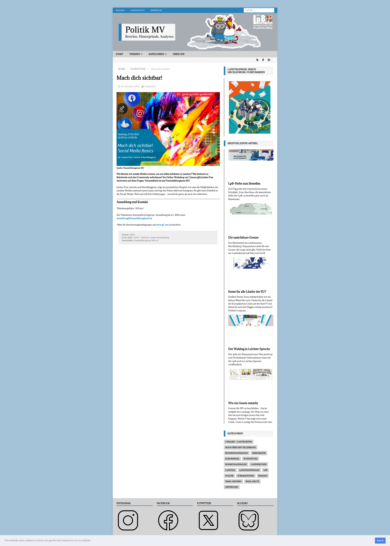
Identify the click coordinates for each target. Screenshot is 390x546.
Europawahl (232, 458)
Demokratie (259, 453)
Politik (229, 475)
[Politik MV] (195, 49)
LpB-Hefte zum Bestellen (244, 183)
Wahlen (262, 475)
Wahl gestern (233, 481)
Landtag (230, 470)
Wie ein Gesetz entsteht (243, 403)
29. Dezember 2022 (130, 86)
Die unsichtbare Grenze (243, 237)
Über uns (178, 54)
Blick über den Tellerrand (240, 447)
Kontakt (120, 10)
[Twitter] (257, 60)
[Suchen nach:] (259, 10)
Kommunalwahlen (236, 464)
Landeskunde (258, 464)
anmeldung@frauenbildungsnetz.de (134, 218)
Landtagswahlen (249, 470)
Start (119, 54)
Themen (134, 54)
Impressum (156, 10)
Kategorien (156, 54)
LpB (265, 470)
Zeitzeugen (231, 487)
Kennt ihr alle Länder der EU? (247, 291)
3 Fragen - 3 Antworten (238, 441)
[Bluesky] (274, 60)
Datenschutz (137, 10)
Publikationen (246, 475)
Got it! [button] (380, 540)
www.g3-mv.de (163, 224)
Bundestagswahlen (236, 453)
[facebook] (263, 60)
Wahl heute (252, 481)
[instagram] (268, 60)
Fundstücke (150, 86)
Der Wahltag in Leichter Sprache (249, 349)
